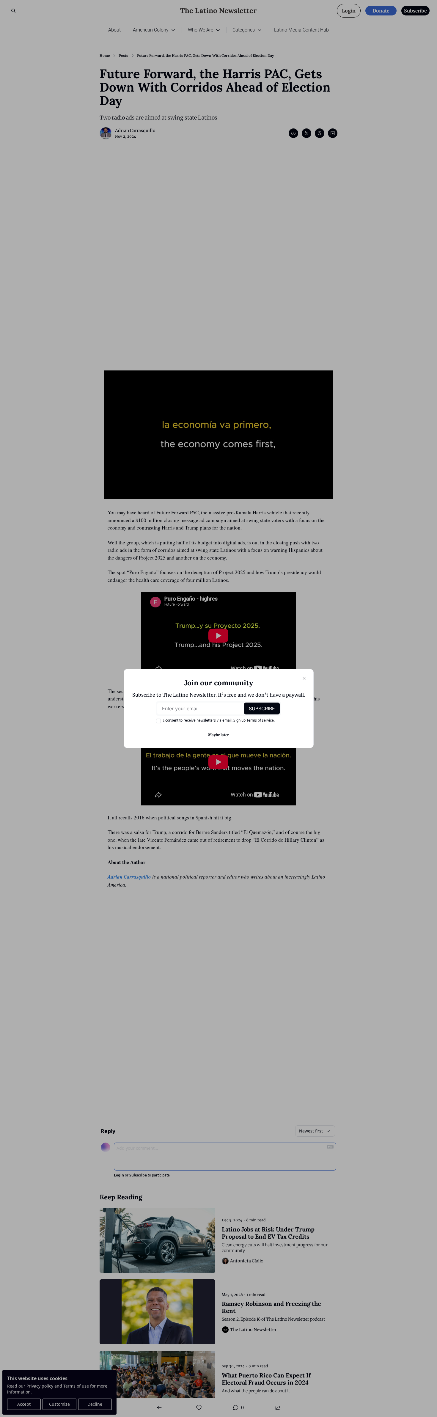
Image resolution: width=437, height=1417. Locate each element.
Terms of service (260, 720)
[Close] (304, 678)
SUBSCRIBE (262, 708)
